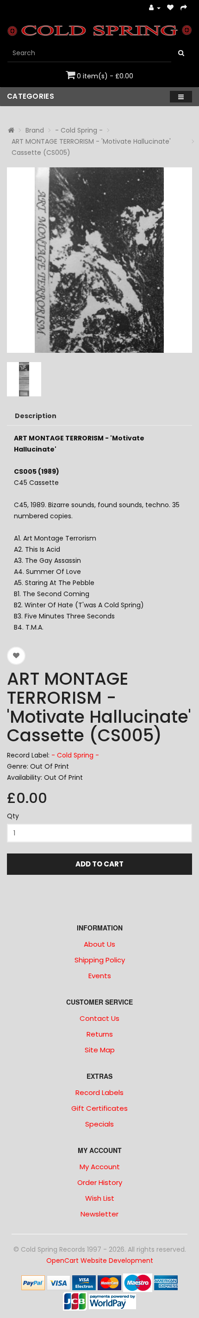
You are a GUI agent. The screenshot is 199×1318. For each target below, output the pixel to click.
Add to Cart (99, 864)
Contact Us (99, 1018)
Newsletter (99, 1214)
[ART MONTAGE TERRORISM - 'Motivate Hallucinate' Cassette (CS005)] (99, 260)
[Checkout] (183, 8)
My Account (100, 1167)
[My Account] (155, 8)
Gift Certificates (99, 1108)
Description (35, 415)
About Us (99, 944)
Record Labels (99, 1092)
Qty (13, 816)
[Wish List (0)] (170, 8)
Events (99, 976)
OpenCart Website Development (99, 1260)
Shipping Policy (100, 960)
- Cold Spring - (79, 130)
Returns (100, 1034)
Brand (34, 130)
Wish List (99, 1198)
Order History (99, 1182)
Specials (99, 1124)
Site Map (100, 1050)
